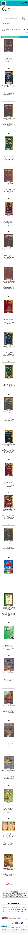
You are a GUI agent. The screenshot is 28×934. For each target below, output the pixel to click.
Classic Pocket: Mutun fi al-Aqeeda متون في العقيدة (8, 445)
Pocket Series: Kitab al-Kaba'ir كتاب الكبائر (8, 705)
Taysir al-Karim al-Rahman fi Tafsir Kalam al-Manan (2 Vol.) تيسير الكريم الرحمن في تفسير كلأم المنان (9, 836)
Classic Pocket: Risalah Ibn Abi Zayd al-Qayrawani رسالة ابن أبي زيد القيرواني (9, 510)
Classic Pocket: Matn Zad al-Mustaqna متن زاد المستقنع (9, 347)
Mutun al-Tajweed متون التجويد (9, 640)
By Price (13, 37)
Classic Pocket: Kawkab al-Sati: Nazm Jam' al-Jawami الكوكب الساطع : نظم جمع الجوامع (9, 151)
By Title (3, 37)
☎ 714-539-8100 (13, 904)
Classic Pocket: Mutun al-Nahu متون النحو (9, 412)
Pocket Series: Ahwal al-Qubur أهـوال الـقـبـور (9, 673)
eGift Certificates (17, 913)
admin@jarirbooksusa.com (18, 888)
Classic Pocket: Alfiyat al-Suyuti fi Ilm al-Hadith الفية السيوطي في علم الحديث (8, 86)
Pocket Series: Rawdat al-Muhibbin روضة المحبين (8, 771)
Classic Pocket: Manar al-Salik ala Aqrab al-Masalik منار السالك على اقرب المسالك (9, 217)
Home (2, 20)
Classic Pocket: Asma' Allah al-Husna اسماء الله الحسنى (9, 119)
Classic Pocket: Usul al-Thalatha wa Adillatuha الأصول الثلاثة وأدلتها (8, 543)
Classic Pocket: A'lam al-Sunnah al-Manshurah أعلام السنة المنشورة (8, 53)
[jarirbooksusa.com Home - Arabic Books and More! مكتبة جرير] (6, 11)
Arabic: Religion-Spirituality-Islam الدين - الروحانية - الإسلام (13, 20)
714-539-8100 (16, 890)
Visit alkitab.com (18, 927)
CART (23, 3)
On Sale (17, 37)
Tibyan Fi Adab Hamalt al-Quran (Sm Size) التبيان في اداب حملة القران (9, 869)
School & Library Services (17, 911)
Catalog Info (8, 913)
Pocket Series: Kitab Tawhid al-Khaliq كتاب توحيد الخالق (9, 738)
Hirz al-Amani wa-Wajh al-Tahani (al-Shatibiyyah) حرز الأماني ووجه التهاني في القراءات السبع (9, 608)
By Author (8, 37)
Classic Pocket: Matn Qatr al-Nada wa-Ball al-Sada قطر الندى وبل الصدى (9, 282)
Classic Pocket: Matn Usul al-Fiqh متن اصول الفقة (9, 314)
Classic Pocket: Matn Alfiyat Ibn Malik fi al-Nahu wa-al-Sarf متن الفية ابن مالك (8, 249)
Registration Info (6, 907)
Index (8, 911)
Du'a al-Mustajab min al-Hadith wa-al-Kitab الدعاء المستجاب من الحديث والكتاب (9, 575)
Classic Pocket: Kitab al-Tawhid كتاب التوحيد (9, 184)
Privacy (19, 909)
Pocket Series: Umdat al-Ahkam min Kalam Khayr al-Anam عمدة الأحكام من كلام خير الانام (9, 804)
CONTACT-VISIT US (4, 12)
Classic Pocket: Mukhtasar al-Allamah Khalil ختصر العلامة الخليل (9, 380)
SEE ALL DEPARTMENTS (12, 12)
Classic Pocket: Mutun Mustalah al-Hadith (9, 477)
